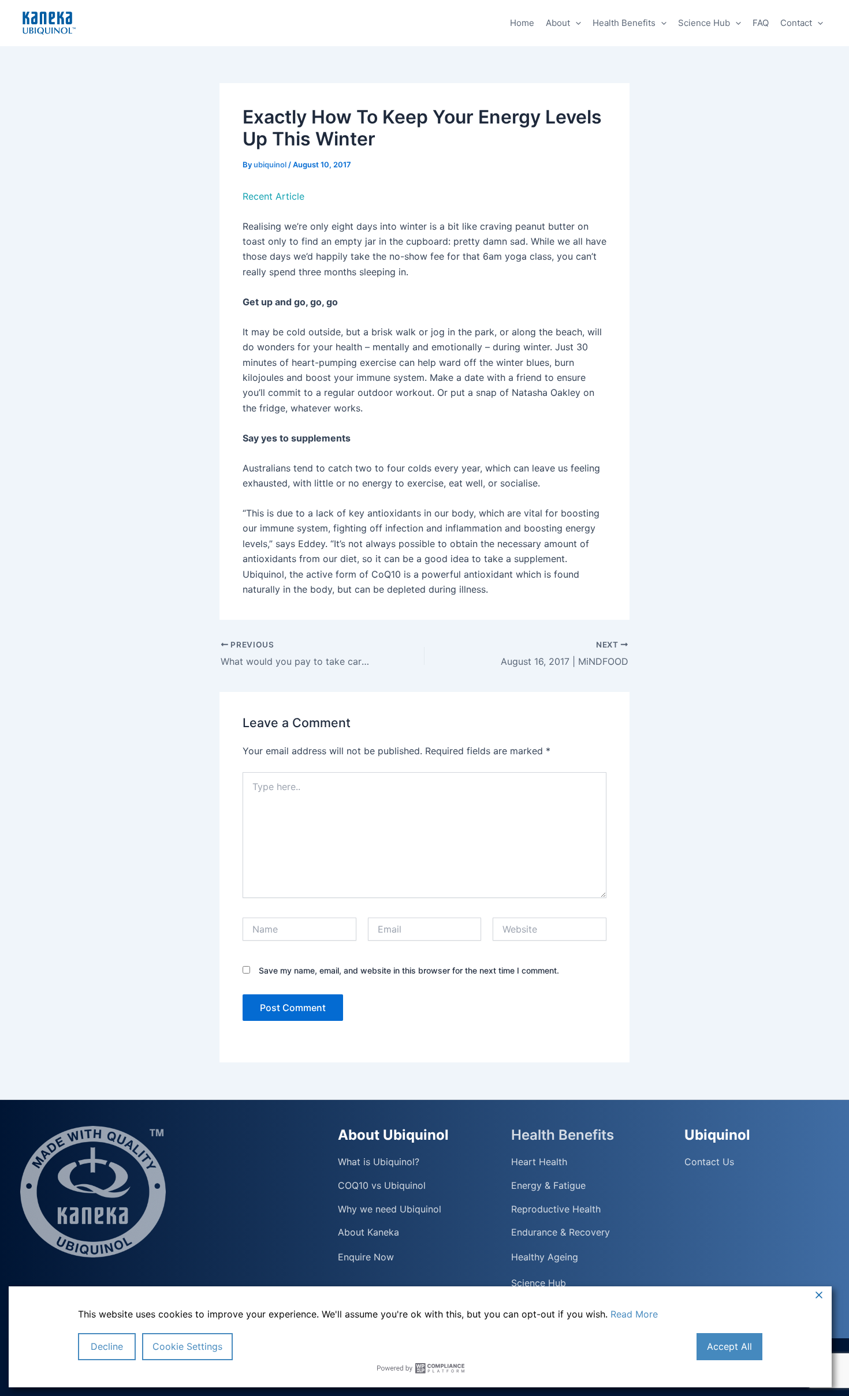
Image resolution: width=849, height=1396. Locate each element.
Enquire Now (366, 1257)
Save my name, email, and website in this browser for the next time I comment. (409, 970)
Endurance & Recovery (560, 1232)
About (558, 22)
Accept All (729, 1346)
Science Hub (704, 22)
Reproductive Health (556, 1209)
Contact (796, 22)
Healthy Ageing (544, 1257)
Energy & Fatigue (548, 1185)
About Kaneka (368, 1232)
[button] (575, 23)
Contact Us (709, 1162)
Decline (107, 1346)
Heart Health (539, 1162)
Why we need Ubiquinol (389, 1209)
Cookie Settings (187, 1346)
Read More (634, 1314)
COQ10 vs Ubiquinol (382, 1185)
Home (522, 22)
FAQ (761, 22)
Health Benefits (624, 22)
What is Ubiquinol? (378, 1162)
